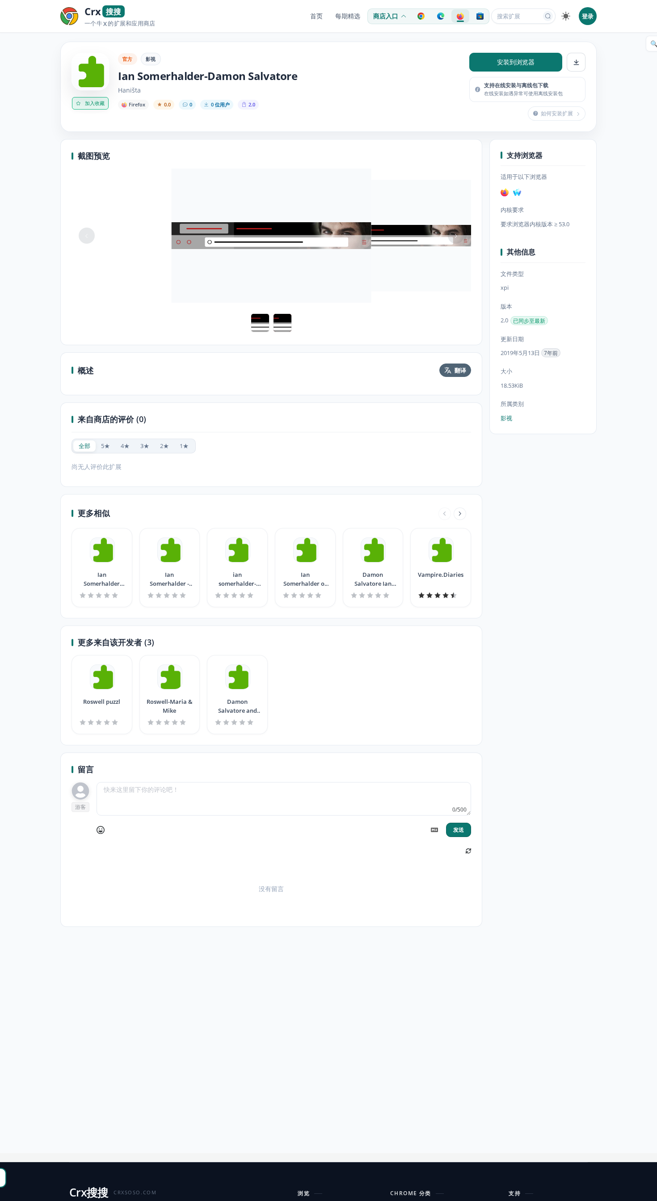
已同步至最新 (529, 321)
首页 (316, 16)
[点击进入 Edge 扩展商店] (441, 16)
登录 (588, 16)
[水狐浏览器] (517, 193)
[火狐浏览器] (505, 193)
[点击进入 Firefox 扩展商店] (460, 16)
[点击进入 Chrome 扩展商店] (421, 16)
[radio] (84, 446)
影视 (151, 58)
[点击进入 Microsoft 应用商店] (480, 16)
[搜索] (548, 16)
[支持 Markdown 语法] (434, 829)
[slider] (102, 595)
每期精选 (347, 16)
